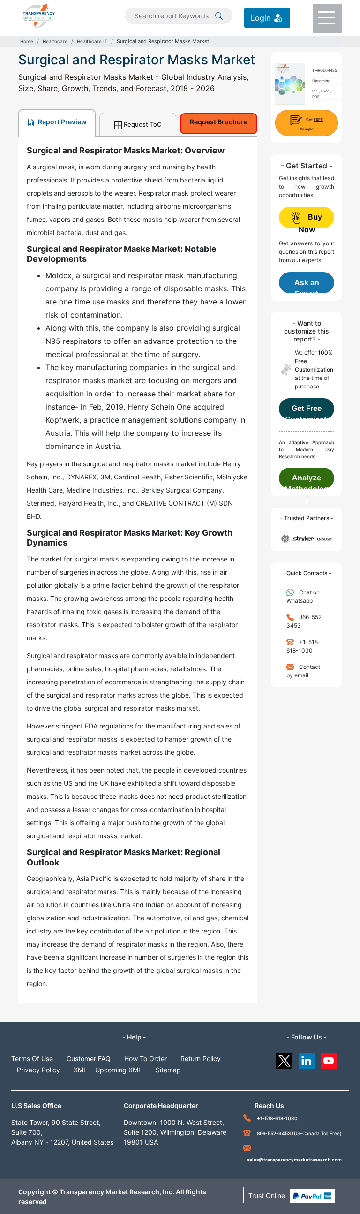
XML (80, 1070)
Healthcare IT (92, 41)
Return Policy (200, 1058)
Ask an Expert (306, 285)
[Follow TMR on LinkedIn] (307, 1058)
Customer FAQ (89, 1058)
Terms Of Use (32, 1058)
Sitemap (168, 1070)
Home (26, 41)
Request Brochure (219, 122)
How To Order (145, 1058)
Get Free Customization (307, 411)
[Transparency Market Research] (39, 15)
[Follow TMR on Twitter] (284, 1058)
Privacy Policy (38, 1070)
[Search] (218, 15)
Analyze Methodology (307, 481)
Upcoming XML (118, 1070)
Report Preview (62, 122)
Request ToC (142, 124)
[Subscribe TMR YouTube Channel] (329, 1058)
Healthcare (55, 41)
